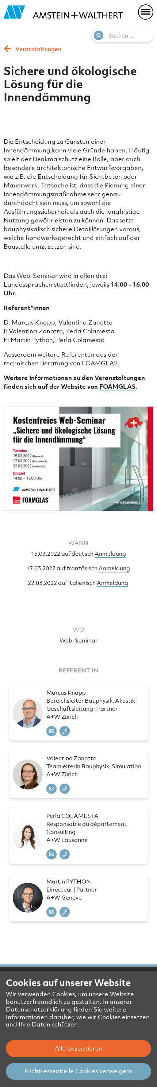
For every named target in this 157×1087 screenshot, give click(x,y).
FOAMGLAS (117, 387)
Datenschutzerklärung (39, 1009)
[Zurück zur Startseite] (63, 12)
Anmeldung (110, 553)
